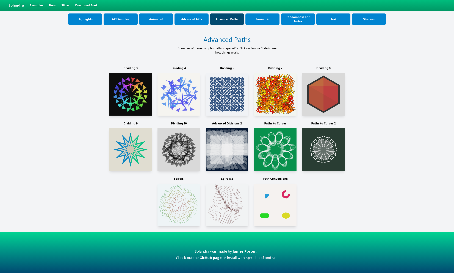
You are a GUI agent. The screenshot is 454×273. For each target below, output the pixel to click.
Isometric (262, 19)
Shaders (369, 19)
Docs (52, 5)
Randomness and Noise (298, 19)
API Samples (120, 19)
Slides (65, 5)
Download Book (86, 5)
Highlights (85, 19)
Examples (36, 5)
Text (333, 19)
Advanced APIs (191, 19)
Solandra (16, 5)
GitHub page (211, 257)
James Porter (244, 251)
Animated (156, 19)
